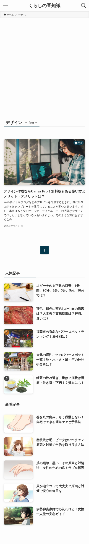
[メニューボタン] (5, 5)
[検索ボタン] (83, 5)
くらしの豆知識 (44, 5)
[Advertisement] (44, 65)
